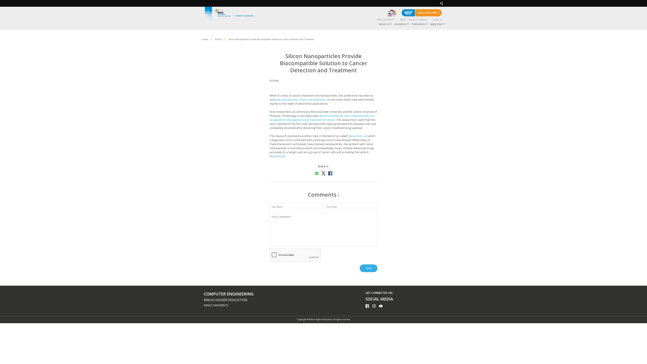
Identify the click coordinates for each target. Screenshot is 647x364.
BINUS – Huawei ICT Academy (413, 19)
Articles (218, 39)
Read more (277, 156)
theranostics (356, 136)
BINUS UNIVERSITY (386, 19)
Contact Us (437, 19)
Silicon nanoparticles (313, 99)
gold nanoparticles (286, 99)
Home (205, 39)
